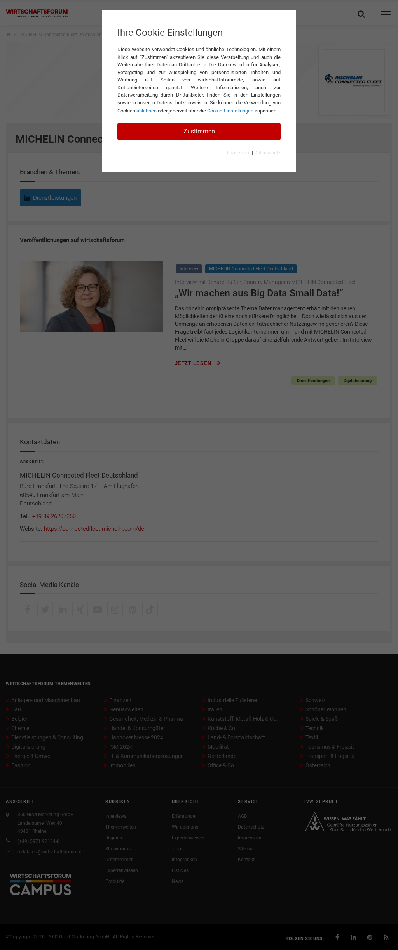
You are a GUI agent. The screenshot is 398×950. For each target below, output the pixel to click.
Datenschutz (267, 153)
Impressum (239, 153)
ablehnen (146, 111)
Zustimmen (199, 131)
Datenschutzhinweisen (182, 103)
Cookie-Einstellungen (230, 111)
